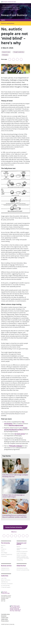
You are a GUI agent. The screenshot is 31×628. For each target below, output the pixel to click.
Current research (23, 6)
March (18, 7)
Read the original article (16, 425)
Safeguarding (20, 560)
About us (14, 531)
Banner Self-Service (5, 580)
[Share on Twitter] (13, 59)
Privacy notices (5, 621)
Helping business (5, 568)
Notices (18, 546)
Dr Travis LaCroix (20, 434)
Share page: (4, 59)
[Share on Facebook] (17, 59)
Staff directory (4, 582)
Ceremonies (4, 556)
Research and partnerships (23, 570)
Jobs (2, 547)
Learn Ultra (3, 578)
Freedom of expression (22, 551)
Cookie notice (4, 619)
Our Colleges (4, 552)
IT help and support (5, 587)
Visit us (3, 551)
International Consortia (22, 568)
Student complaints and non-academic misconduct (23, 557)
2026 (14, 7)
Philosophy (5, 55)
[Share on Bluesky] (9, 60)
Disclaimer (3, 616)
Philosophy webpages (15, 446)
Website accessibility (21, 555)
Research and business (12, 6)
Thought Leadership (19, 52)
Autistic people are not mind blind (10, 9)
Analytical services (5, 570)
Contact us (3, 549)
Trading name (4, 617)
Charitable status (5, 614)
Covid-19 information (21, 553)
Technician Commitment (7, 583)
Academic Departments (6, 554)
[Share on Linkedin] (21, 59)
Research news (6, 52)
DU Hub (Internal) (5, 585)
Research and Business (14, 15)
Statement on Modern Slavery (22, 549)
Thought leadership (7, 7)
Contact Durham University (13, 527)
